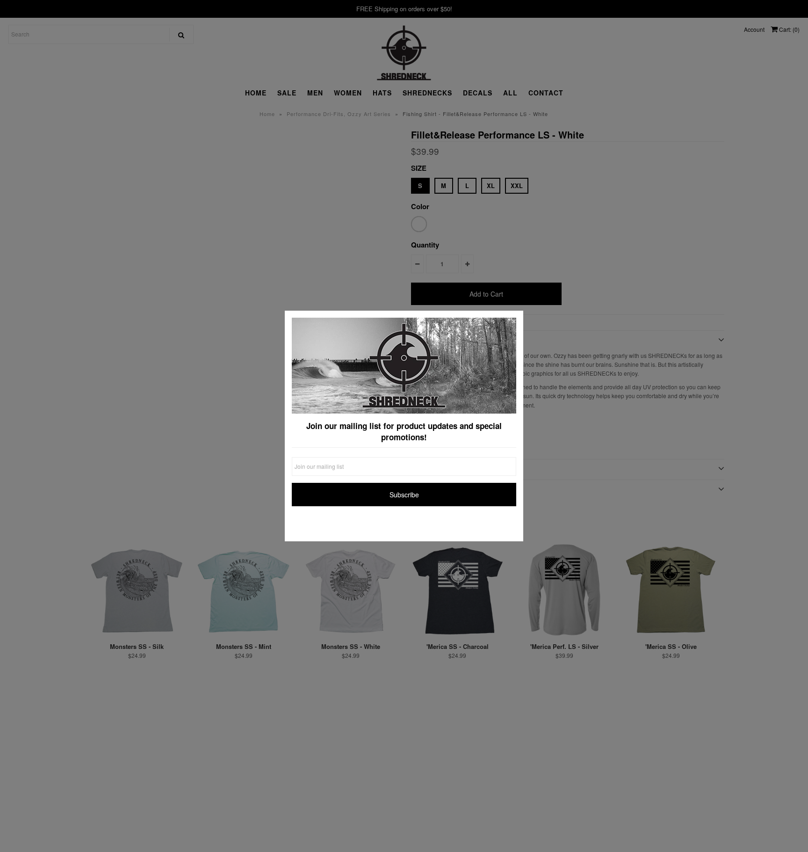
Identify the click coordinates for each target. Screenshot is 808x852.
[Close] (514, 320)
